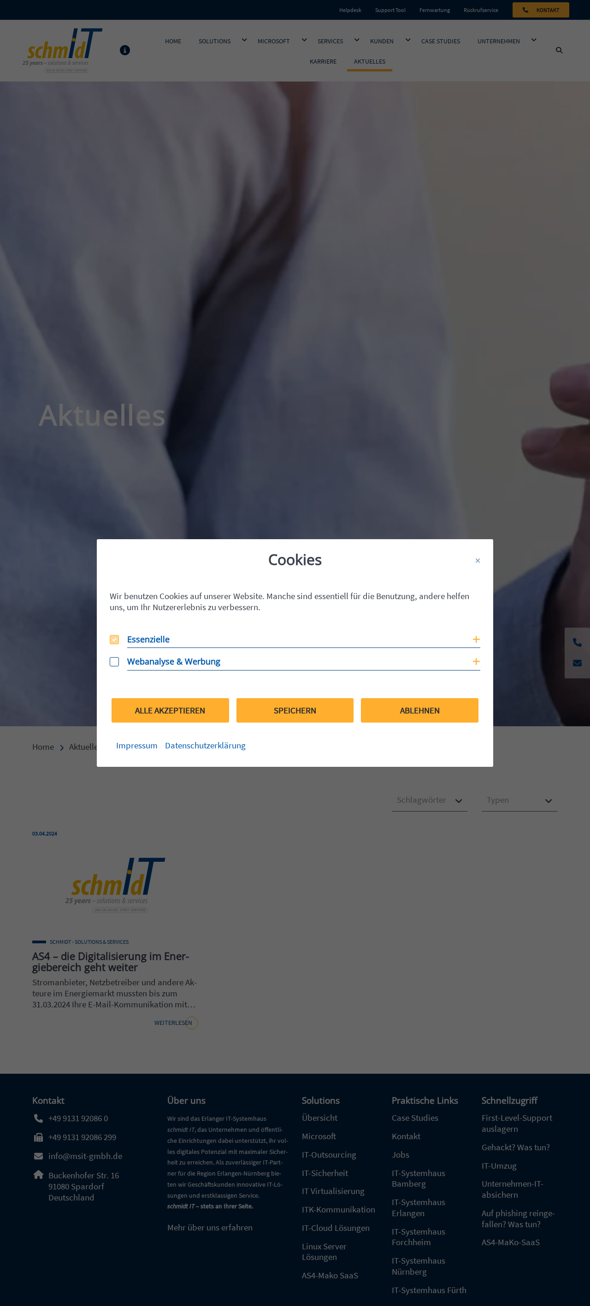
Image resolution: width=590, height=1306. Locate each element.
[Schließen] (477, 561)
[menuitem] (136, 745)
